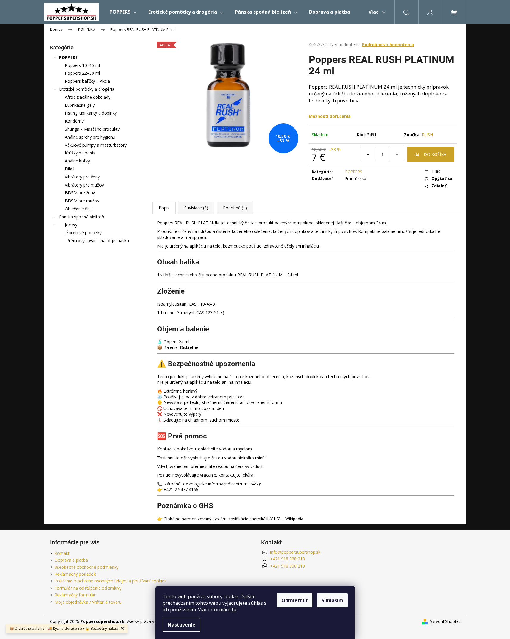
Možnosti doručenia (330, 116)
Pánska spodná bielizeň (81, 217)
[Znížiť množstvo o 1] (368, 154)
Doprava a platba (71, 560)
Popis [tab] (164, 208)
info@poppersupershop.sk (295, 552)
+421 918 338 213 (287, 559)
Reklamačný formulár (75, 595)
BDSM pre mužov (82, 200)
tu (234, 609)
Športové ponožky (84, 232)
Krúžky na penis (80, 153)
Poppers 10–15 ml (82, 65)
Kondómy (74, 121)
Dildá (70, 169)
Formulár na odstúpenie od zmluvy (87, 588)
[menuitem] (123, 12)
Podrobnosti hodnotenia (388, 44)
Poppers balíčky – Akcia (87, 81)
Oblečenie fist (78, 209)
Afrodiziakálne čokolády (87, 97)
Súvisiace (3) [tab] (196, 208)
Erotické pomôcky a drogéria (86, 89)
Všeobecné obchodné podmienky (86, 567)
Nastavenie (181, 624)
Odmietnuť (294, 600)
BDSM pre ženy (80, 192)
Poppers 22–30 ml (82, 73)
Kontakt (62, 553)
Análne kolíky (77, 161)
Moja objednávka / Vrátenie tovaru (87, 602)
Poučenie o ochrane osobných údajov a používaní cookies (110, 581)
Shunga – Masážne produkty (92, 129)
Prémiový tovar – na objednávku (97, 240)
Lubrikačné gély (80, 105)
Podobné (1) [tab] (235, 208)
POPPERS (68, 57)
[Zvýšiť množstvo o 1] (397, 154)
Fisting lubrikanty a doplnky (91, 113)
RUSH (427, 134)
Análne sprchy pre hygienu (90, 137)
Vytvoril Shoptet (445, 621)
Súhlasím (332, 600)
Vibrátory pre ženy (82, 177)
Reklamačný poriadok (75, 574)
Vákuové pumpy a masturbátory (96, 145)
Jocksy (71, 225)
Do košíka (435, 154)
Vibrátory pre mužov (84, 185)
